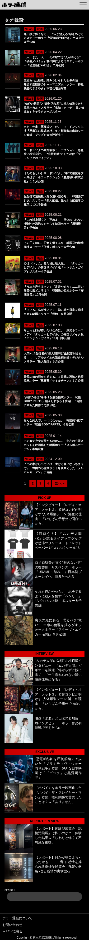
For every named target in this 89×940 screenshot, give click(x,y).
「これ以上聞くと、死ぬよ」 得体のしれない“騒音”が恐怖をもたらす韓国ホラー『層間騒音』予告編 (54, 224)
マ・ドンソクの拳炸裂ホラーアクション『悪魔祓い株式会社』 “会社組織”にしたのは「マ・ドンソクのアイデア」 (54, 154)
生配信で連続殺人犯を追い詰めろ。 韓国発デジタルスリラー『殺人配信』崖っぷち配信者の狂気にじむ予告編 (54, 200)
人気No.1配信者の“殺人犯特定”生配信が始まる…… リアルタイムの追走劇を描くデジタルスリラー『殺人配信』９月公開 (54, 357)
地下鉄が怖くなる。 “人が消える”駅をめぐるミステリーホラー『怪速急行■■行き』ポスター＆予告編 (54, 38)
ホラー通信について (17, 918)
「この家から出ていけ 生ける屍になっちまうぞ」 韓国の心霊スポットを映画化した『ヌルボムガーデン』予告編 (54, 468)
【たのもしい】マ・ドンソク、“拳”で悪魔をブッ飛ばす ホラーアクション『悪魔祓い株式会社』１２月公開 (54, 177)
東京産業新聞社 (43, 937)
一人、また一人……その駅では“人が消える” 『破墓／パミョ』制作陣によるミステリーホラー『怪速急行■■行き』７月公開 (54, 61)
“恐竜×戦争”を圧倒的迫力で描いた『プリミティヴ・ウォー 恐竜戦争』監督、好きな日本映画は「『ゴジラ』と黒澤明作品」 (58, 768)
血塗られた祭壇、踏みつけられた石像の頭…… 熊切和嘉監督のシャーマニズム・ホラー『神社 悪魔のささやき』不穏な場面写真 (55, 84)
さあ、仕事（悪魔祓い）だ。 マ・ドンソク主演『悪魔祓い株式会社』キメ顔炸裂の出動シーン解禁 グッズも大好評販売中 (54, 131)
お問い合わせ (12, 925)
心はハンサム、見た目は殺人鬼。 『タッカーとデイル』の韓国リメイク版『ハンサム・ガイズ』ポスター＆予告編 (54, 267)
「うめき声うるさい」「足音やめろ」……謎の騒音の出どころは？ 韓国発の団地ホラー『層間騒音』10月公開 (54, 290)
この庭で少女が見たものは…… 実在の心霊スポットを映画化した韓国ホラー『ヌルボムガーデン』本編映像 (54, 445)
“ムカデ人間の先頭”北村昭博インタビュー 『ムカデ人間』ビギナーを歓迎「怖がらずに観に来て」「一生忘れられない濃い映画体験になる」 (58, 670)
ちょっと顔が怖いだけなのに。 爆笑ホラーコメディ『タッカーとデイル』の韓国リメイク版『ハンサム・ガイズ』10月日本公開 (54, 334)
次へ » (60, 483)
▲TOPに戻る (12, 931)
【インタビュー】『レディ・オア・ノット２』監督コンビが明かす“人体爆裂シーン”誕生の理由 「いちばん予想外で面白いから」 (58, 514)
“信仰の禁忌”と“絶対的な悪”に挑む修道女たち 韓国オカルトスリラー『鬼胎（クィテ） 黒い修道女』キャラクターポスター (55, 107)
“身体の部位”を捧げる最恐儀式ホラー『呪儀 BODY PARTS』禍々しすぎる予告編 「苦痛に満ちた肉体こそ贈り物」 (53, 401)
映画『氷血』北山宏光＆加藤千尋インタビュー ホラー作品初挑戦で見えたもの (58, 723)
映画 (40, 29)
